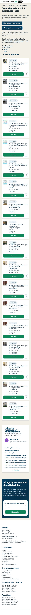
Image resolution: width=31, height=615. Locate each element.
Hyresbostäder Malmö (8, 588)
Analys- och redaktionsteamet (10, 579)
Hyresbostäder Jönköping (9, 602)
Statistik (4, 575)
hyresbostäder (9, 40)
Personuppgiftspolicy (8, 559)
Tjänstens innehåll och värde (10, 556)
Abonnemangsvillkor (7, 553)
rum (27, 40)
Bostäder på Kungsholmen (13, 448)
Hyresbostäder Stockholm (9, 585)
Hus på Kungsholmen (11, 450)
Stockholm (15, 5)
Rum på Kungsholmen (11, 453)
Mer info (13, 74)
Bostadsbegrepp (6, 577)
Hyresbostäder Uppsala (8, 590)
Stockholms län (6, 5)
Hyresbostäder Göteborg (9, 586)
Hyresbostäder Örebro (8, 597)
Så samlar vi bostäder (8, 558)
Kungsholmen (24, 5)
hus (22, 40)
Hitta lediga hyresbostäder (11, 23)
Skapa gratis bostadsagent (12, 28)
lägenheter (17, 40)
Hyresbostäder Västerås (9, 591)
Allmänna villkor (6, 555)
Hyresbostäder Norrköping (9, 604)
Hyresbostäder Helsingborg (10, 601)
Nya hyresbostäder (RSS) (9, 564)
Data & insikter (6, 572)
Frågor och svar (6, 574)
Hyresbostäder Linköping (9, 599)
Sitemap (4, 563)
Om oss (4, 550)
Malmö (5, 51)
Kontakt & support (7, 551)
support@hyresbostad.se (9, 536)
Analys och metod (7, 571)
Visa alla (16, 470)
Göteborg (6, 49)
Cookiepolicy (5, 561)
